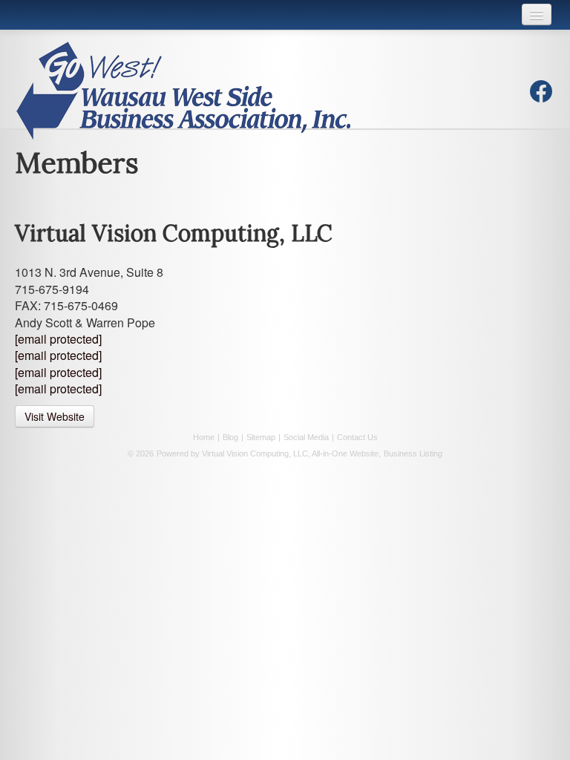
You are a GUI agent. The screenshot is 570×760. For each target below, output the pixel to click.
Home (203, 437)
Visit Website (54, 416)
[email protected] (58, 338)
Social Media (306, 437)
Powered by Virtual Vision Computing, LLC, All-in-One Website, (269, 453)
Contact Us (357, 437)
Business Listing (413, 453)
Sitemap (260, 437)
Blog (230, 437)
